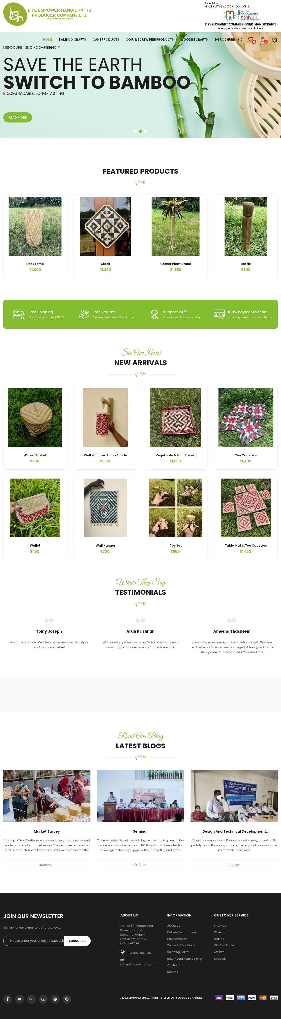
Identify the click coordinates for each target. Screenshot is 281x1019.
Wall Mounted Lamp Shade (105, 455)
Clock (105, 264)
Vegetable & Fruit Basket (176, 455)
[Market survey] (46, 795)
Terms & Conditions (181, 945)
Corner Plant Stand (175, 264)
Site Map (220, 926)
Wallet (35, 545)
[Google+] (31, 999)
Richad (197, 997)
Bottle (246, 264)
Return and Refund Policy (185, 959)
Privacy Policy (177, 939)
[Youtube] (43, 999)
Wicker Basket (35, 455)
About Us (173, 926)
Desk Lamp (35, 264)
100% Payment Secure (248, 312)
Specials (220, 959)
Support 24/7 (175, 312)
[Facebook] (7, 999)
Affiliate (219, 952)
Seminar (140, 831)
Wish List (220, 932)
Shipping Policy (178, 952)
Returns (172, 972)
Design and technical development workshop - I (234, 831)
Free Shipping (41, 312)
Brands (219, 939)
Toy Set (176, 545)
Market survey (47, 831)
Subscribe (77, 941)
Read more (18, 117)
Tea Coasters (246, 455)
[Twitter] (19, 999)
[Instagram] (55, 999)
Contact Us (175, 965)
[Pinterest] (67, 999)
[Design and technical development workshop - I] (234, 795)
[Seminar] (140, 795)
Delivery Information (181, 932)
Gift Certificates (225, 945)
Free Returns (104, 312)
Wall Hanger (105, 545)
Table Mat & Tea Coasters (246, 545)
